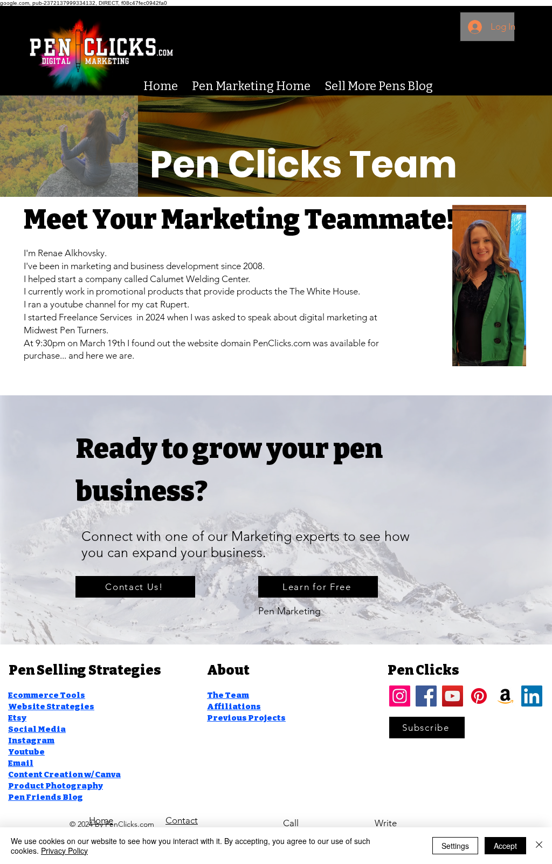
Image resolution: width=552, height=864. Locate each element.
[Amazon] (505, 696)
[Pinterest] (478, 696)
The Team (228, 695)
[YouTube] (452, 696)
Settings (455, 845)
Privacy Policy (64, 850)
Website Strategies (51, 706)
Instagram (31, 740)
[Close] (539, 845)
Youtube (26, 752)
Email (20, 763)
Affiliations (234, 706)
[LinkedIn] (531, 696)
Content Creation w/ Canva (64, 774)
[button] (427, 727)
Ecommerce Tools (46, 695)
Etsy (17, 718)
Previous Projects (246, 718)
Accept (505, 845)
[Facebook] (426, 696)
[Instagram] (399, 696)
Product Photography (55, 786)
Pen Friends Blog (45, 797)
